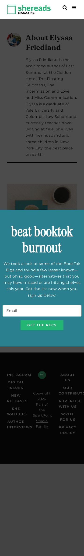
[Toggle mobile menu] (74, 7)
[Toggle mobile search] (65, 7)
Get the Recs (42, 325)
